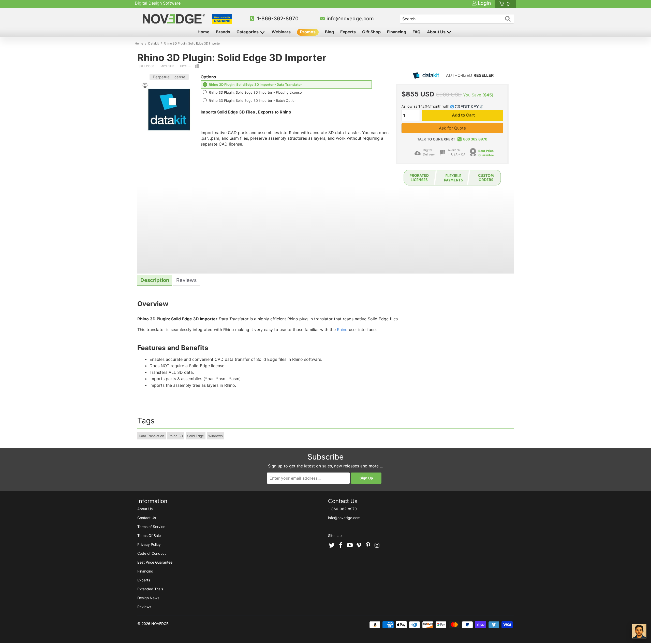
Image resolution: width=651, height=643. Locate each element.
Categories (248, 31)
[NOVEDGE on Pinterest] (368, 545)
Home (204, 31)
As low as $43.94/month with (426, 106)
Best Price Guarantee (486, 153)
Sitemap (335, 535)
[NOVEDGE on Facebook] (341, 545)
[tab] (154, 281)
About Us (437, 31)
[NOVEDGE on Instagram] (377, 545)
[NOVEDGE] (174, 18)
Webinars (281, 31)
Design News (148, 598)
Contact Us (146, 518)
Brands (223, 31)
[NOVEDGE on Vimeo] (359, 545)
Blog (329, 31)
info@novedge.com (350, 19)
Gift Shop (371, 31)
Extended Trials (150, 589)
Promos (308, 31)
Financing (396, 31)
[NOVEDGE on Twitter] (332, 545)
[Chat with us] (639, 631)
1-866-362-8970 (278, 19)
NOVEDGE (159, 623)
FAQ (416, 31)
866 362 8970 (475, 139)
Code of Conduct (151, 553)
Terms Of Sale (149, 535)
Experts (348, 31)
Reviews (144, 607)
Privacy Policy (149, 544)
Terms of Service (151, 526)
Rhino (342, 329)
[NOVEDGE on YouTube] (350, 545)
